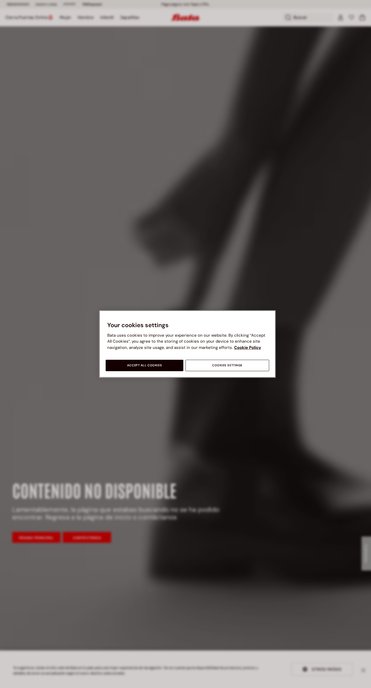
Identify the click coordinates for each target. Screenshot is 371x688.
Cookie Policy (247, 347)
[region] (187, 344)
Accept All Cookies (144, 365)
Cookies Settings (227, 365)
